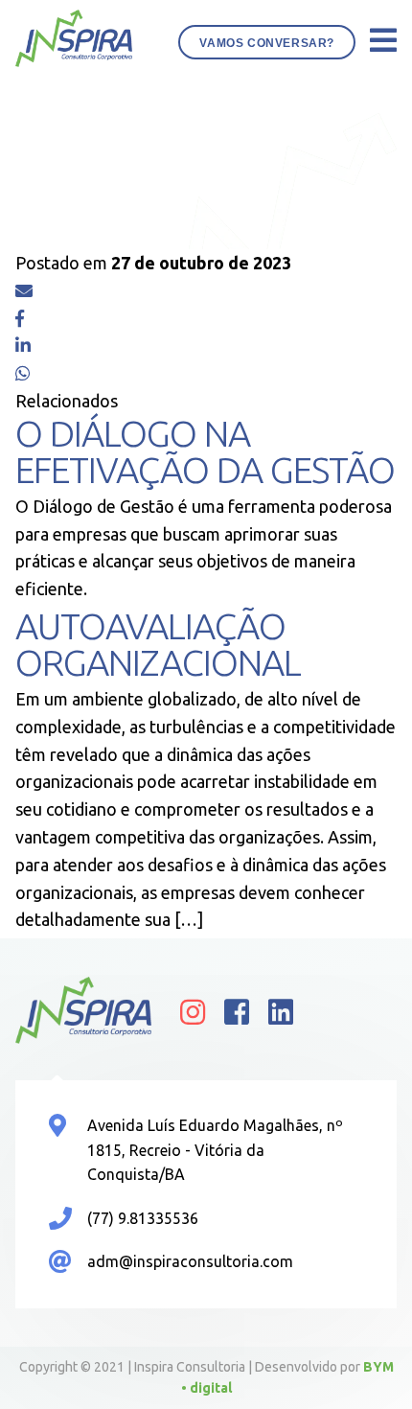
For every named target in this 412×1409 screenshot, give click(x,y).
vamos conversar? (266, 43)
